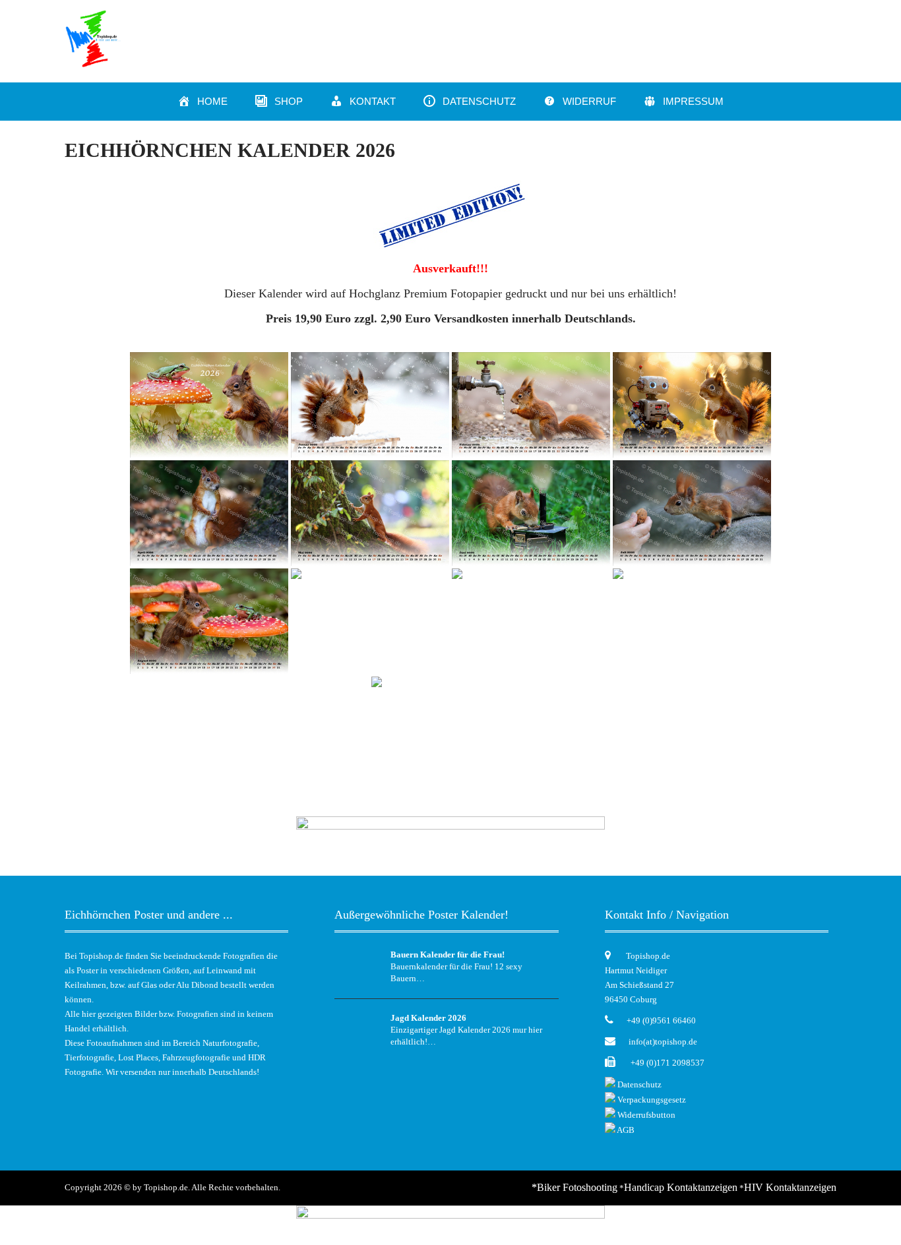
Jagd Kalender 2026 (428, 1018)
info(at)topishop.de (663, 1042)
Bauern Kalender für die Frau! (447, 954)
